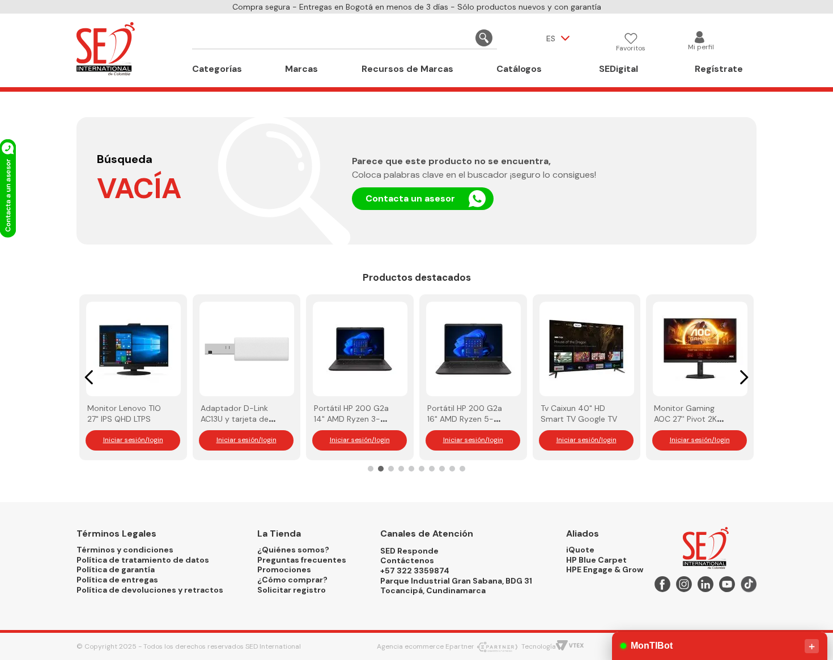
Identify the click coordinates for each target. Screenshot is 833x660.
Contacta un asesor (410, 198)
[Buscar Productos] (483, 38)
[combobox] (344, 38)
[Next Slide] (743, 377)
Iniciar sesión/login (133, 439)
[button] (370, 469)
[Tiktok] (748, 586)
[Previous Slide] (89, 377)
